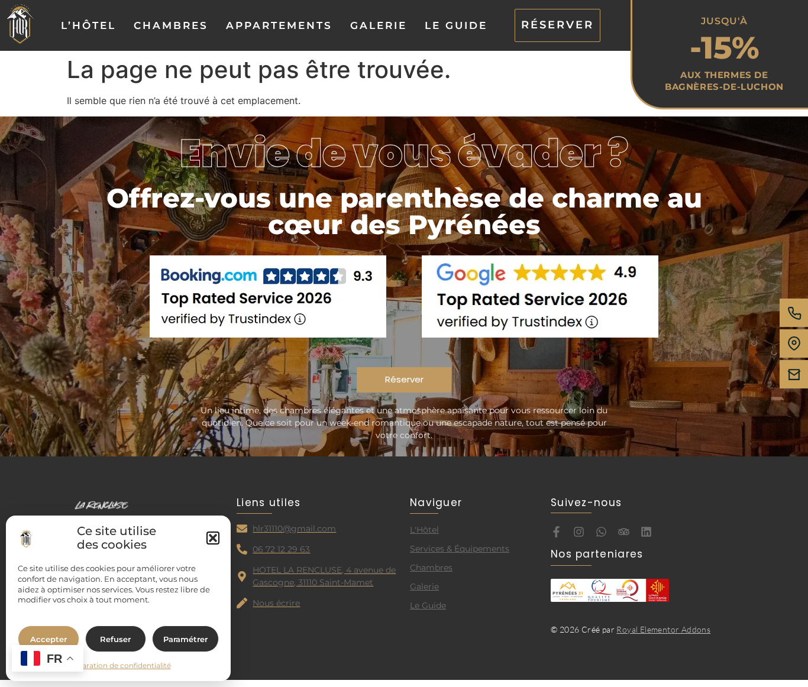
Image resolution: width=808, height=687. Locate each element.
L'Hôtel (424, 529)
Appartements (279, 25)
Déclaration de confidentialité (118, 665)
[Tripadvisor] (623, 531)
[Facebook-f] (556, 531)
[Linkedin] (646, 531)
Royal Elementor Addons (663, 629)
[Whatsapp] (601, 531)
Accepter (48, 639)
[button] (213, 538)
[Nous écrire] (794, 374)
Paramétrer (185, 639)
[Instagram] (578, 531)
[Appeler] (794, 313)
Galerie (378, 25)
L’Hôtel (88, 25)
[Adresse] (794, 343)
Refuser (115, 639)
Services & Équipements (459, 548)
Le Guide (456, 25)
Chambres (171, 25)
